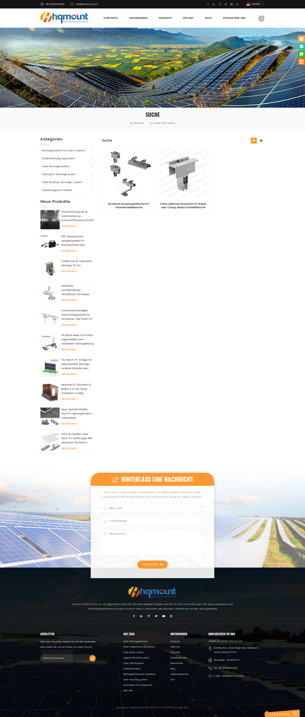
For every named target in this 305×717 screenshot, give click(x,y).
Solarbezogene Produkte (57, 190)
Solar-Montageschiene (135, 641)
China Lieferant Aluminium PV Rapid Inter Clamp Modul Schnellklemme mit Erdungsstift (183, 205)
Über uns (175, 647)
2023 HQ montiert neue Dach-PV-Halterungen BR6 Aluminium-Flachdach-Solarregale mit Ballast (76, 438)
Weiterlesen (68, 226)
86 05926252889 (228, 668)
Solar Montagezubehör (56, 166)
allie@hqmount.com (87, 4)
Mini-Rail (128, 690)
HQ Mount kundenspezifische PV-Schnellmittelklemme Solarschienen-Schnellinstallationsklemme (129, 205)
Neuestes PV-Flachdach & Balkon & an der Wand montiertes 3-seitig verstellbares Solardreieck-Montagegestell (77, 389)
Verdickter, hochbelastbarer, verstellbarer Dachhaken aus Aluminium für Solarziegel (75, 290)
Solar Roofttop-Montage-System (62, 182)
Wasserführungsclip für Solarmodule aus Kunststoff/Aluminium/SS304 (77, 216)
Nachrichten (177, 663)
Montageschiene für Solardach (139, 674)
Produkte (165, 18)
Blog (208, 18)
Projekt (188, 18)
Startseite (110, 18)
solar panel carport (133, 652)
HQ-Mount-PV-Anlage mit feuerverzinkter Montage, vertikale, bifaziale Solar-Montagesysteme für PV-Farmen (76, 364)
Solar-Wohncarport (133, 663)
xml (173, 679)
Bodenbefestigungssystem (58, 158)
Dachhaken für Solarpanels (137, 685)
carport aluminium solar (136, 658)
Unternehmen (138, 18)
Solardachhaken (132, 668)
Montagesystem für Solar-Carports (63, 151)
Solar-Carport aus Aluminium (139, 647)
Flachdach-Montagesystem (59, 174)
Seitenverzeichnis (179, 674)
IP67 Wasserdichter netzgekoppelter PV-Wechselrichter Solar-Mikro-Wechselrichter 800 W (76, 241)
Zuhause (175, 641)
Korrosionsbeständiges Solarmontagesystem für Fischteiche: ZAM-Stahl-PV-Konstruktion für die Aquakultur (77, 315)
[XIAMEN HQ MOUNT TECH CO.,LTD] (64, 18)
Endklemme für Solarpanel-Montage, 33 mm (77, 263)
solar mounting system (135, 679)
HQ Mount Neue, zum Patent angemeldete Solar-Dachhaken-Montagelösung (77, 340)
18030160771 (233, 660)
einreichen (150, 564)
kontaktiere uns (234, 18)
